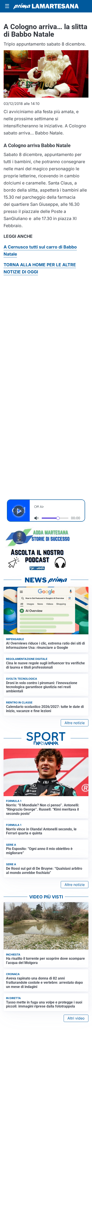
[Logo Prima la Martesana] (46, 6)
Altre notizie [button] (75, 723)
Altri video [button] (76, 1018)
